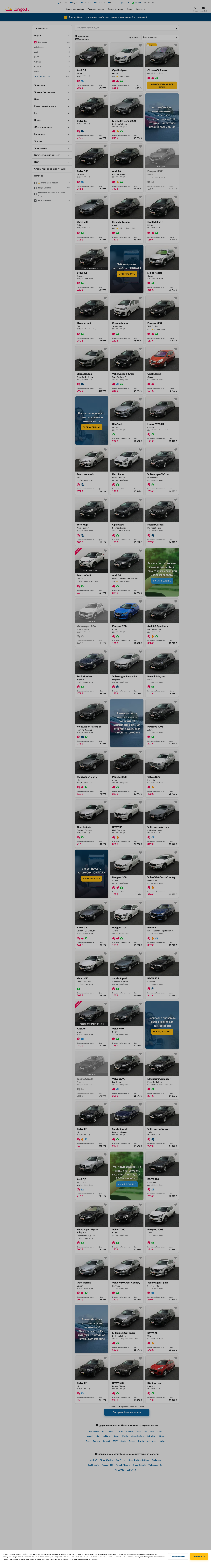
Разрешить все (199, 1556)
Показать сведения (178, 1556)
